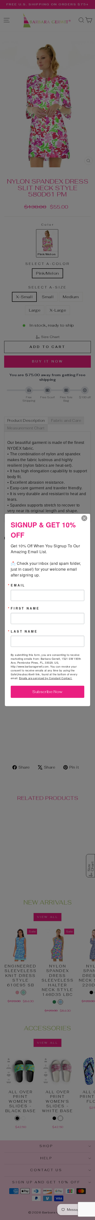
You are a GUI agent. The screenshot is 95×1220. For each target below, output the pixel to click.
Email (18, 585)
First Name (25, 608)
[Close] (86, 518)
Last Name (24, 631)
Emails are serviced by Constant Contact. (45, 678)
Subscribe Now (47, 691)
